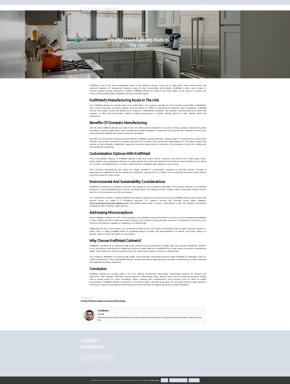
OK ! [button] (164, 380)
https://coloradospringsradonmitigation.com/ (109, 203)
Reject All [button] (194, 380)
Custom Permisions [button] (178, 380)
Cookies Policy (154, 380)
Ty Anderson (131, 50)
